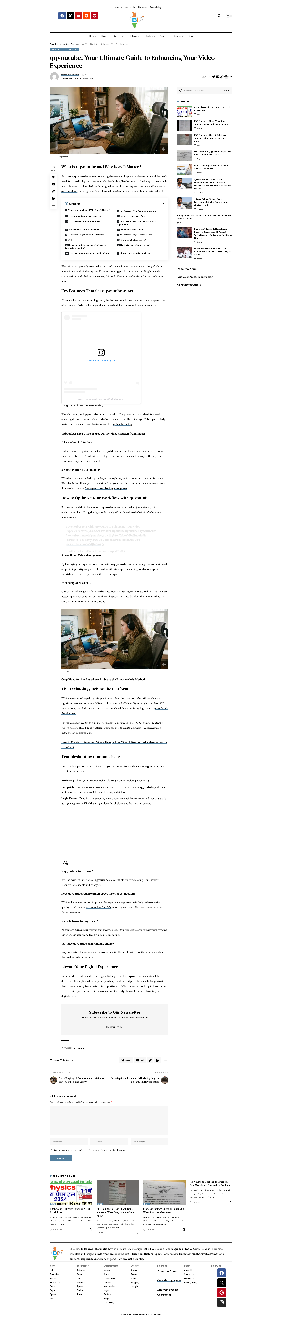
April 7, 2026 (117, 551)
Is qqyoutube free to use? (133, 239)
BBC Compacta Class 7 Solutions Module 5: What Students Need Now (211, 123)
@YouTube (119, 535)
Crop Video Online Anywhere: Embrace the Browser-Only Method (103, 679)
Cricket (200, 193)
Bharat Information (70, 74)
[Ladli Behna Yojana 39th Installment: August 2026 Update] (184, 169)
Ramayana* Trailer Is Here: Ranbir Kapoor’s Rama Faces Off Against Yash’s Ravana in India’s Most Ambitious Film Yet (213, 233)
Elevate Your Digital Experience (135, 253)
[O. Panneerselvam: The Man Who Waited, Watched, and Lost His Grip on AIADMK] (184, 252)
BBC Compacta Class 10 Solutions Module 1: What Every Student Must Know (210, 138)
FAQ (70, 239)
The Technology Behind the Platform (86, 234)
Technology (72, 50)
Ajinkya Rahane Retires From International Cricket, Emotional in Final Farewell (211, 202)
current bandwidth (98, 907)
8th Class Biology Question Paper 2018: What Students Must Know (213, 153)
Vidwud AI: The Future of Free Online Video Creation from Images (103, 434)
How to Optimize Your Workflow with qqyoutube (136, 223)
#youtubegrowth (100, 535)
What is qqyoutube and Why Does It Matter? (89, 210)
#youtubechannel (77, 535)
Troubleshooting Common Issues (136, 234)
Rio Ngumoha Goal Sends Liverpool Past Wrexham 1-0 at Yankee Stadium (210, 1183)
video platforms (109, 986)
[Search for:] (201, 90)
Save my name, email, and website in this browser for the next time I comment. (91, 1150)
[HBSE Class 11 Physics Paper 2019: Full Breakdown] (184, 111)
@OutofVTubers (103, 540)
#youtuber (132, 531)
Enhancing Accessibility (132, 229)
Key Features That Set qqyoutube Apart (139, 211)
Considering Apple (169, 1280)
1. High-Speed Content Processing (85, 216)
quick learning (122, 424)
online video (69, 191)
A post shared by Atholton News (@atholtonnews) (101, 399)
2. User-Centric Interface (133, 216)
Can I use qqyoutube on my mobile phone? (89, 253)
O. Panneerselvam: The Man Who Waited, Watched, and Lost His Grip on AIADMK (212, 251)
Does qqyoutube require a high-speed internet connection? (85, 246)
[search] (219, 15)
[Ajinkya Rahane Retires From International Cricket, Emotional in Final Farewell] (184, 203)
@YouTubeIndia (136, 535)
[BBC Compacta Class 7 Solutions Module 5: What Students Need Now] (184, 125)
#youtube (118, 531)
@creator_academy (79, 540)
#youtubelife (148, 531)
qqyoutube (79, 1048)
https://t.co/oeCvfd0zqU (96, 531)
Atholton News (187, 269)
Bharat (199, 128)
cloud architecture (91, 728)
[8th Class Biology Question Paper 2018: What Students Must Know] (184, 155)
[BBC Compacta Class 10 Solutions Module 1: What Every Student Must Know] (184, 139)
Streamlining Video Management (84, 229)
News (60, 50)
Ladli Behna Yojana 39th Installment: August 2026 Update (211, 167)
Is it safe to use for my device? (135, 244)
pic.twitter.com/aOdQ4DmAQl (85, 544)
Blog (53, 50)
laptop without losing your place (106, 488)
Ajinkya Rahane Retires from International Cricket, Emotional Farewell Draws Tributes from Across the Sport (212, 184)
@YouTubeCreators (127, 540)
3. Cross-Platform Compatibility (84, 221)
